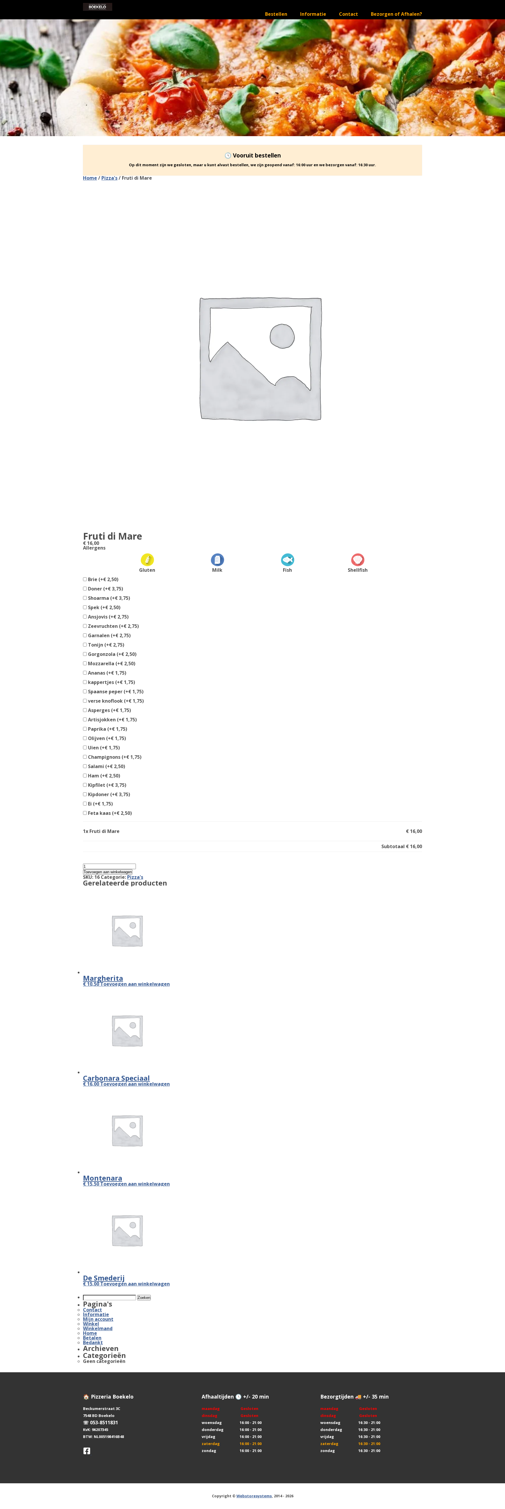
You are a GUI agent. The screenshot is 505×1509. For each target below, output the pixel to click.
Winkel (91, 1324)
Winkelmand (98, 1328)
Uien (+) (103, 747)
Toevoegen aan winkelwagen (108, 872)
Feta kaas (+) (109, 813)
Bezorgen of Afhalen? (396, 14)
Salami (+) (106, 766)
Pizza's (109, 178)
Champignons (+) (114, 757)
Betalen (92, 1338)
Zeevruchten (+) (113, 626)
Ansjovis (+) (108, 617)
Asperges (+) (109, 710)
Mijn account (98, 1319)
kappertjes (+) (111, 682)
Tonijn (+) (105, 645)
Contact (348, 14)
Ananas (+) (106, 673)
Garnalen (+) (109, 635)
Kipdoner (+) (108, 794)
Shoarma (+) (108, 598)
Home (90, 178)
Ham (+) (103, 775)
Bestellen (276, 14)
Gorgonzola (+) (111, 654)
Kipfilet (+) (106, 785)
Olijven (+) (106, 738)
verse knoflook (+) (115, 701)
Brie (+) (102, 579)
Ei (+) (100, 804)
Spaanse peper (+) (115, 691)
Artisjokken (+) (112, 719)
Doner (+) (105, 588)
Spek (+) (103, 607)
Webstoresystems (254, 1495)
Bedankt (93, 1342)
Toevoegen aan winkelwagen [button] (135, 984)
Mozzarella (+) (111, 663)
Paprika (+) (107, 729)
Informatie (313, 14)
